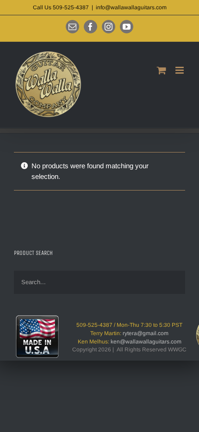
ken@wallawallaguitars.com (146, 341)
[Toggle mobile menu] (180, 70)
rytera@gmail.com (145, 333)
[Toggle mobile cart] (161, 70)
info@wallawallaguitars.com (131, 7)
